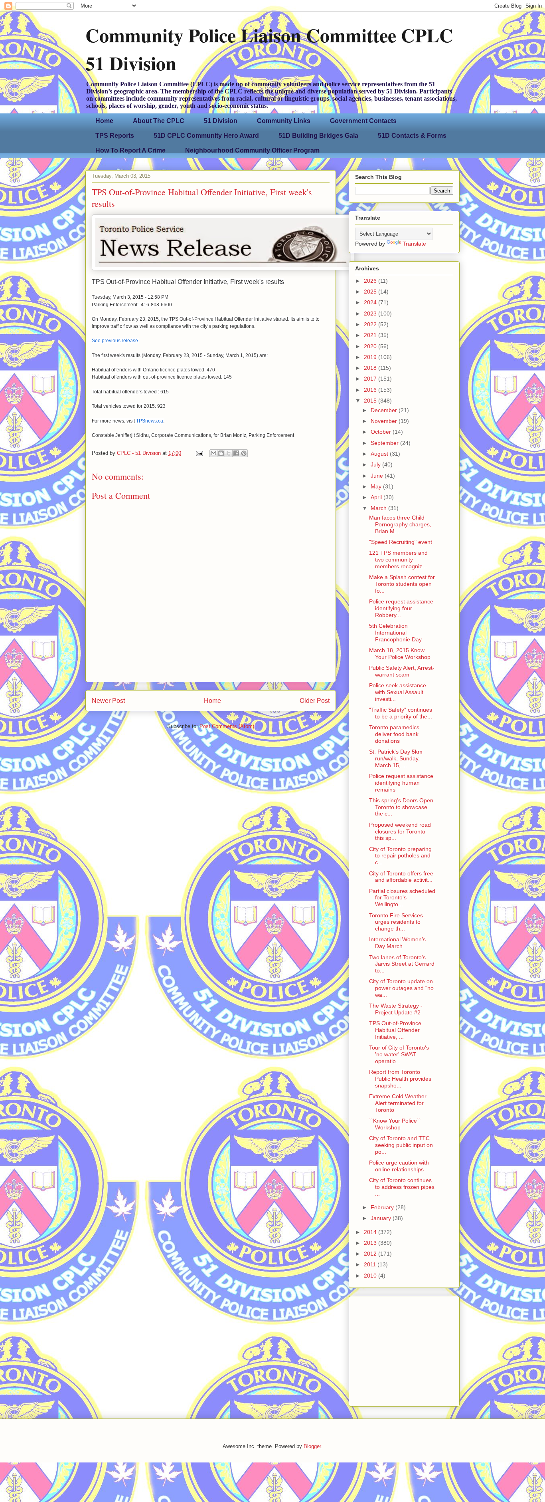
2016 (371, 390)
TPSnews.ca (149, 421)
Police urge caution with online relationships (399, 1166)
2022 (371, 324)
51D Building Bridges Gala (318, 135)
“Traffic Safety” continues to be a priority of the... (400, 713)
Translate (414, 243)
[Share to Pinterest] (244, 453)
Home (104, 120)
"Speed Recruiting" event (400, 542)
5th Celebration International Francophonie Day (395, 633)
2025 (371, 291)
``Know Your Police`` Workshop (395, 1124)
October (382, 432)
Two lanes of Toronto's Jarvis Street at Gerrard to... (401, 964)
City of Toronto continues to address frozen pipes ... (401, 1187)
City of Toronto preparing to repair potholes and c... (400, 856)
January (382, 1218)
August (380, 453)
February (383, 1207)
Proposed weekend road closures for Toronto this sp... (400, 831)
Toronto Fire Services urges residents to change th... (396, 922)
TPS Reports (114, 135)
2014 (371, 1232)
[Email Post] (199, 453)
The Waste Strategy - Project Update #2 (396, 1009)
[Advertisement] (405, 1349)
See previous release (115, 340)
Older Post (315, 700)
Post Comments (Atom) (226, 726)
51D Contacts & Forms (412, 135)
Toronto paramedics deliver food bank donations (394, 734)
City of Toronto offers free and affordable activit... (401, 876)
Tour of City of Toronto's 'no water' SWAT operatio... (399, 1054)
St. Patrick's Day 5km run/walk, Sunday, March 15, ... (396, 758)
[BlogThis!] (221, 453)
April (377, 497)
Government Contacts (363, 120)
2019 (371, 357)
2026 (371, 281)
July (376, 464)
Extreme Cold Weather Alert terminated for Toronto (398, 1103)
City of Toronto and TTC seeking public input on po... (401, 1145)
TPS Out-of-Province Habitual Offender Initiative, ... (395, 1030)
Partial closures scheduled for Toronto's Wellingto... (402, 898)
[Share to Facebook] (236, 453)
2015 (371, 400)
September (385, 443)
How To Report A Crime (130, 150)
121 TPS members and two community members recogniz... (398, 559)
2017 (371, 378)
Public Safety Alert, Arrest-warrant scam (401, 671)
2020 (371, 346)
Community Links (283, 120)
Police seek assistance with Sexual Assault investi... (397, 692)
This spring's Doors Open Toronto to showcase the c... (401, 807)
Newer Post (108, 700)
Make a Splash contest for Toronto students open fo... (402, 584)
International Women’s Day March (397, 942)
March (379, 508)
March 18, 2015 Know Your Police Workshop (399, 653)
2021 (371, 335)
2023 (371, 313)
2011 (370, 1264)
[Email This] (213, 453)
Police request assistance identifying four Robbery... (401, 608)
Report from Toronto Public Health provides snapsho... (400, 1079)
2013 (371, 1243)
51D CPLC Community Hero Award (206, 135)
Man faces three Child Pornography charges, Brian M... (400, 524)
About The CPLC (158, 120)
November (385, 421)
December (385, 410)
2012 (371, 1253)
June (378, 475)
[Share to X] (229, 453)
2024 (371, 302)
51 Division (220, 120)
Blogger (312, 1446)
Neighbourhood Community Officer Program (252, 150)
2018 (371, 368)
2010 (371, 1275)
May (377, 486)
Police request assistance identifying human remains (401, 783)
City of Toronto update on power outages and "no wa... (401, 988)
